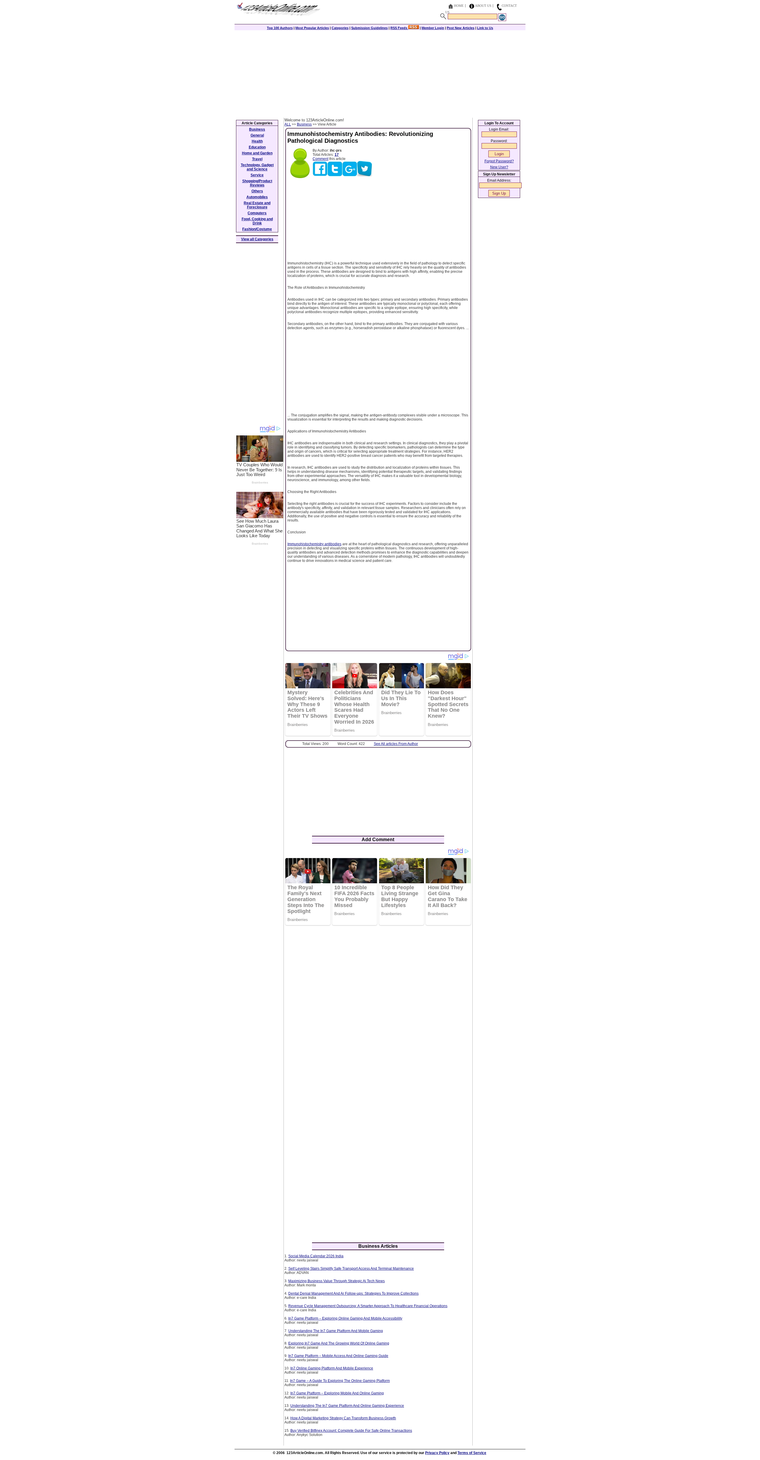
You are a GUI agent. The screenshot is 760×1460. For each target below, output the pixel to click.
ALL (287, 124)
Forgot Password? (499, 161)
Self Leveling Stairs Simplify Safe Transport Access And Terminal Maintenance (351, 1268)
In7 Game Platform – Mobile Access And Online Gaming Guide (338, 1356)
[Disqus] (378, 1006)
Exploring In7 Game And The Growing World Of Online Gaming (338, 1343)
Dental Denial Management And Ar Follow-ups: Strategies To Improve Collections (353, 1293)
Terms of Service (471, 1453)
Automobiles (257, 197)
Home (459, 5)
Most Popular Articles (312, 28)
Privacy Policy (437, 1453)
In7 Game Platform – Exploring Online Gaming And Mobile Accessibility (345, 1318)
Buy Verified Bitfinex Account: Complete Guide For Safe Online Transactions (351, 1431)
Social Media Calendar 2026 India (315, 1256)
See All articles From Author (396, 744)
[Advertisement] (380, 73)
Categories (340, 28)
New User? (499, 167)
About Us (483, 5)
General (257, 135)
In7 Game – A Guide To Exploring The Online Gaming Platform (340, 1381)
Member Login (433, 28)
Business (304, 124)
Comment (320, 159)
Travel (257, 159)
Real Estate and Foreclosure (257, 205)
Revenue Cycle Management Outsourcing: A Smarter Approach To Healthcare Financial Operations (367, 1306)
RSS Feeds (399, 28)
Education (257, 147)
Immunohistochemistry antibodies (314, 544)
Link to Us (485, 28)
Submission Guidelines (369, 28)
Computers (257, 213)
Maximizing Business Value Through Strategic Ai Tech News (336, 1281)
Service (257, 175)
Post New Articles (460, 28)
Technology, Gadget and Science (257, 167)
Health (257, 141)
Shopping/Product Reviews (257, 183)
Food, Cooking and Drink (257, 221)
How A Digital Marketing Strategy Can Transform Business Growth (343, 1418)
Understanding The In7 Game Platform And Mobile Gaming (335, 1331)
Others (257, 191)
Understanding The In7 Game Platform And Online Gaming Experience (347, 1406)
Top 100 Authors (280, 28)
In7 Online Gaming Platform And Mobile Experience (331, 1368)
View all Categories (257, 239)
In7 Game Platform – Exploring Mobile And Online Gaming (337, 1393)
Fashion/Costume (257, 229)
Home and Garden (257, 153)
